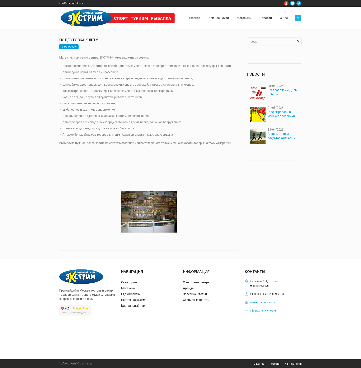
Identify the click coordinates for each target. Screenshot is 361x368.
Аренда (188, 288)
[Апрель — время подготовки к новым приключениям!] (258, 136)
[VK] (292, 3)
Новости (274, 363)
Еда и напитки (131, 294)
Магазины (128, 288)
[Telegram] (298, 3)
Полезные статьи (195, 294)
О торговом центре (196, 282)
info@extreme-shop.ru (71, 3)
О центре (259, 363)
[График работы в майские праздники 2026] (258, 114)
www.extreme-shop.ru (262, 302)
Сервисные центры (196, 300)
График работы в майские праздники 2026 (281, 114)
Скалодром (129, 282)
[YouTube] (286, 3)
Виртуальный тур (133, 305)
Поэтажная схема (133, 300)
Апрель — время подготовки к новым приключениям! (282, 136)
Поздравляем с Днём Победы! (282, 92)
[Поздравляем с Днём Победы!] (258, 92)
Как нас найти (293, 363)
